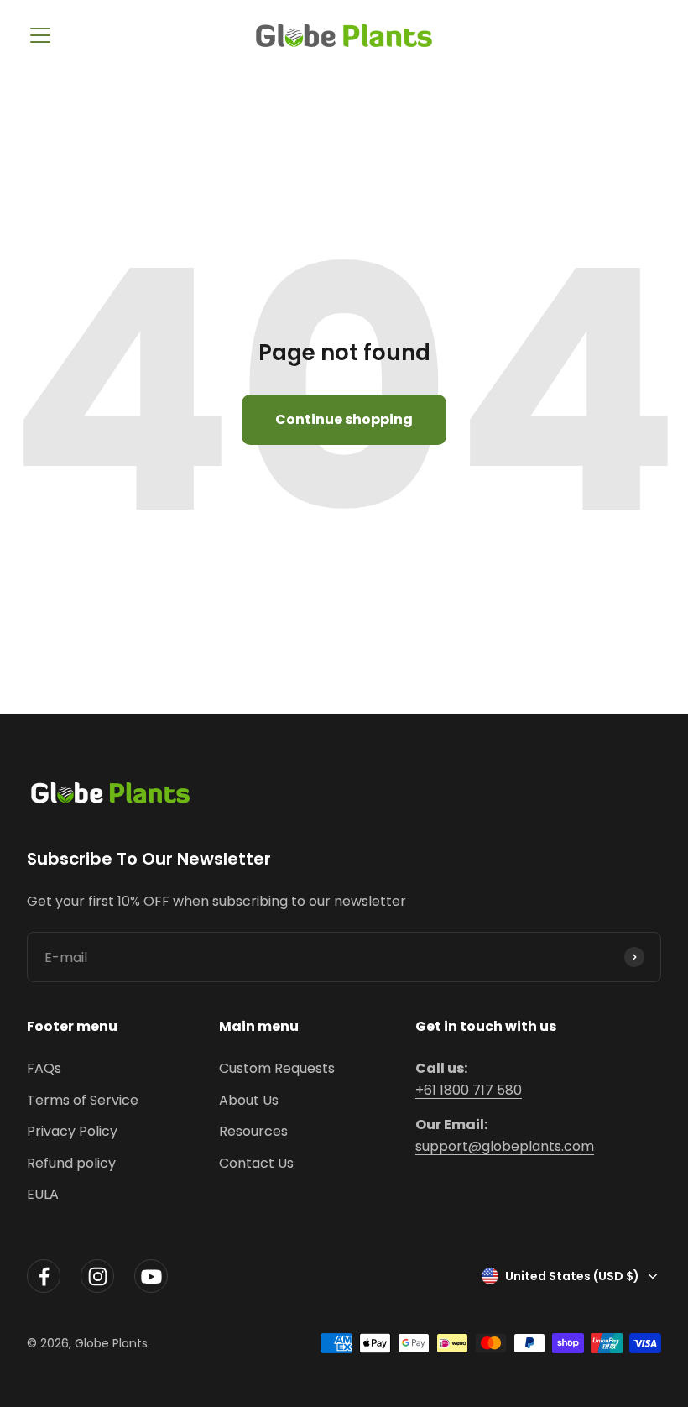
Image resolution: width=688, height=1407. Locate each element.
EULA (43, 1194)
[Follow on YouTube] (151, 1276)
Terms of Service (82, 1100)
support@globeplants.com (504, 1146)
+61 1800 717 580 (468, 1090)
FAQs (44, 1068)
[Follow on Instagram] (97, 1276)
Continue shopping (344, 419)
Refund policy (71, 1163)
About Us (249, 1100)
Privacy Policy (72, 1131)
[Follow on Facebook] (44, 1276)
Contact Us (256, 1163)
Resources (253, 1131)
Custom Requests (277, 1068)
